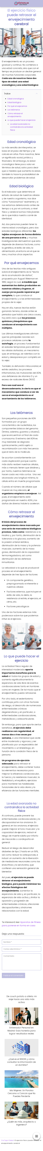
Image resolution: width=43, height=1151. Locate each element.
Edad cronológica (16, 98)
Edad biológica (14, 102)
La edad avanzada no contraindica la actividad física (21, 127)
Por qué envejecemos (17, 106)
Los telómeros (14, 109)
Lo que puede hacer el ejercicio (22, 120)
